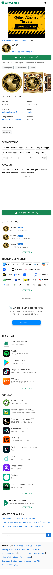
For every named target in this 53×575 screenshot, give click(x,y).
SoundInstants (39, 553)
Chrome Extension (9, 553)
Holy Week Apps (43, 148)
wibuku (9, 275)
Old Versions (21, 68)
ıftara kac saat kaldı (10, 522)
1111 (46, 264)
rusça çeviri (6, 526)
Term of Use (38, 546)
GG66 (15, 45)
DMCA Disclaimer (22, 549)
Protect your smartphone (26, 158)
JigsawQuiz (7, 557)
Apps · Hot (8, 336)
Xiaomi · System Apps (22, 557)
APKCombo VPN (25, 553)
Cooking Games (39, 153)
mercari (45, 280)
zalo (19, 275)
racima (32, 518)
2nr (38, 264)
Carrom (6, 148)
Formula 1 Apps (17, 148)
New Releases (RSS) (10, 565)
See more (26, 252)
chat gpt (28, 264)
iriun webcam (43, 275)
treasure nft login (26, 522)
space (8, 285)
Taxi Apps (42, 158)
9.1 (5, 105)
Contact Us (35, 549)
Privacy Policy (8, 549)
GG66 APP (7, 165)
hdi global (20, 285)
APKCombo (6, 41)
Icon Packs (30, 148)
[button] (45, 3)
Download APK (28, 57)
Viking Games (25, 153)
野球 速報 (18, 269)
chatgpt (33, 285)
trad (41, 526)
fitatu (17, 264)
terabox (29, 275)
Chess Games (8, 158)
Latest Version (11, 96)
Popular (7, 395)
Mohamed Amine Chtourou (23, 52)
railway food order (20, 526)
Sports (32, 68)
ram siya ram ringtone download (15, 518)
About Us (28, 546)
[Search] (48, 535)
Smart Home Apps (10, 153)
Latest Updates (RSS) (32, 561)
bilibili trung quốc (34, 269)
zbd (7, 269)
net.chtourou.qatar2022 (11, 119)
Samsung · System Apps (12, 561)
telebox (9, 280)
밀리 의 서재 (31, 280)
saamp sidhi (33, 526)
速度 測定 (38, 522)
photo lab (45, 285)
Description (7, 68)
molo (19, 280)
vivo (7, 264)
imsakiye (46, 522)
